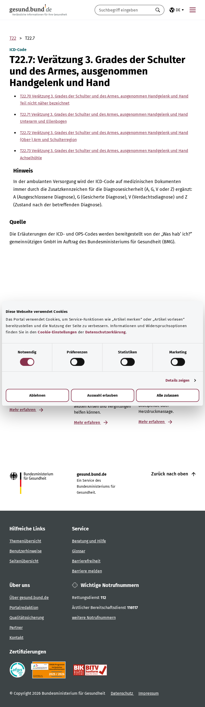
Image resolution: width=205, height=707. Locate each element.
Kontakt (17, 637)
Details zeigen (178, 380)
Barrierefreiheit (86, 561)
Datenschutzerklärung (105, 332)
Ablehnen (37, 395)
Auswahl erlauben (102, 395)
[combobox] (123, 10)
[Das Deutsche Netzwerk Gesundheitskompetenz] (49, 670)
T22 (13, 38)
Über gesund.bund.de (29, 597)
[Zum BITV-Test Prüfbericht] (90, 669)
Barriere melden (87, 571)
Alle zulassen (168, 395)
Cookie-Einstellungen (57, 332)
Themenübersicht (25, 541)
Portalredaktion (24, 607)
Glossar (78, 551)
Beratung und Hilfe (89, 541)
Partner (16, 627)
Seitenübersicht (24, 561)
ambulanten (39, 181)
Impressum (148, 693)
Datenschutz (122, 693)
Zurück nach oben (170, 474)
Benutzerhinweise (26, 551)
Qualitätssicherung (27, 617)
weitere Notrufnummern (94, 617)
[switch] (77, 362)
